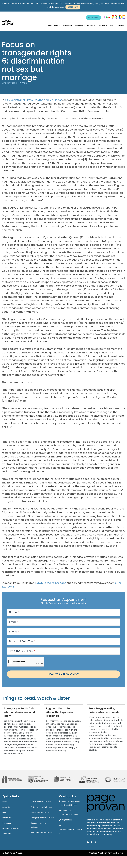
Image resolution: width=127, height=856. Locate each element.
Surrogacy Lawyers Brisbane (42, 817)
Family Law (6, 817)
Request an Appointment (63, 674)
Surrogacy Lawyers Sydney (41, 832)
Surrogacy (79, 25)
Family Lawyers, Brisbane (50, 583)
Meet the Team (67, 25)
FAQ (4, 812)
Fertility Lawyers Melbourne (41, 807)
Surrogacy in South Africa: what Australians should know (20, 712)
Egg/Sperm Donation (10, 828)
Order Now (73, 7)
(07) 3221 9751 (67, 820)
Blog (111, 25)
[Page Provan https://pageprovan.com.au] (8, 23)
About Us (6, 807)
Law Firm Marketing (113, 853)
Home (49, 25)
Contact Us (119, 25)
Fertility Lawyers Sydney (40, 812)
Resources (101, 25)
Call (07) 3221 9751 (93, 17)
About (56, 25)
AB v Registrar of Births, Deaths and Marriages (33, 100)
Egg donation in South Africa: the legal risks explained (60, 712)
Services (90, 25)
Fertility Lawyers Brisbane (41, 802)
